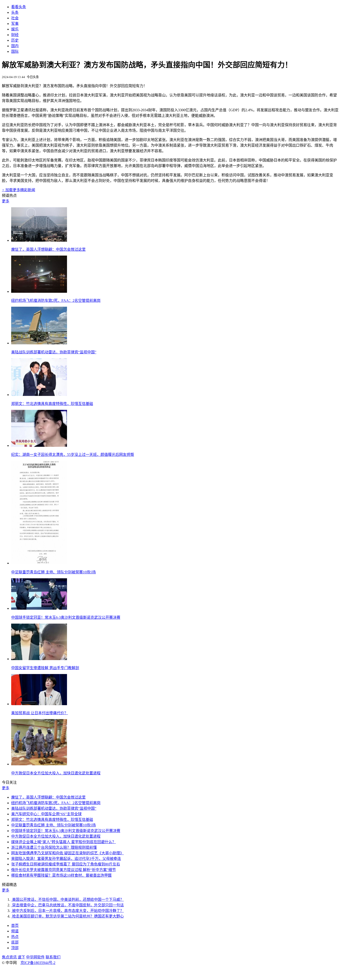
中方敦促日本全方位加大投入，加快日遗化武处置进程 (56, 773)
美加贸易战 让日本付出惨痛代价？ (39, 713)
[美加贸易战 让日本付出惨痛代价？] (39, 704)
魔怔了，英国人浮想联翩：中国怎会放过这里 (48, 249)
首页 (15, 926)
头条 (15, 12)
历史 (15, 40)
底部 (15, 942)
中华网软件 (35, 957)
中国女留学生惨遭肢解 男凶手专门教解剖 (45, 668)
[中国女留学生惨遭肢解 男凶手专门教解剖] (39, 659)
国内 (15, 46)
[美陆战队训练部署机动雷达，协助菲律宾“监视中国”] (39, 343)
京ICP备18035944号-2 (37, 963)
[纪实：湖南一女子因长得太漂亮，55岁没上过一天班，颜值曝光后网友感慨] (39, 445)
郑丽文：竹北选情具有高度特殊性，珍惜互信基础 (52, 404)
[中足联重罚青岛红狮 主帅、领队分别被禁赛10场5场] (39, 563)
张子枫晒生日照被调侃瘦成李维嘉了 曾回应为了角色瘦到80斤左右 (65, 864)
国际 (15, 51)
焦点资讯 (9, 957)
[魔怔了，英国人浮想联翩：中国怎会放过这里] (39, 240)
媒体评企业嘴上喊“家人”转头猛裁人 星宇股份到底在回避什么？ (63, 842)
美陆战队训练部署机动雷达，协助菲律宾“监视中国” (53, 352)
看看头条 (18, 7)
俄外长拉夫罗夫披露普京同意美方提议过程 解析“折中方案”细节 (63, 870)
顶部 (15, 948)
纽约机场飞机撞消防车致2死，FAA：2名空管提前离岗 (56, 301)
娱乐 (15, 29)
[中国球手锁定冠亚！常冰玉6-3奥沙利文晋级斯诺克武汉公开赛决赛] (39, 608)
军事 (15, 24)
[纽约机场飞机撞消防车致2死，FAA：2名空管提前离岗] (39, 291)
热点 (15, 937)
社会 (15, 18)
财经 (15, 35)
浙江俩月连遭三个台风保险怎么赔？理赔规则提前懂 (54, 847)
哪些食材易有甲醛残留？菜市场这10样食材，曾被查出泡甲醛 (61, 875)
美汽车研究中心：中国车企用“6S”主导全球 (46, 814)
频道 (15, 931)
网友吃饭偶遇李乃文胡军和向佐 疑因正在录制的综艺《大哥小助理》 (67, 853)
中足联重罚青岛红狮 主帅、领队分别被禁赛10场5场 (53, 572)
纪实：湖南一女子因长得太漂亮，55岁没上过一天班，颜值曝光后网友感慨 (72, 455)
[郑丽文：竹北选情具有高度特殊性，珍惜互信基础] (39, 395)
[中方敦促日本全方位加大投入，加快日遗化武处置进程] (39, 764)
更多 (5, 201)
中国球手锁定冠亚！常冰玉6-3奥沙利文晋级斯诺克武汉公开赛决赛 (65, 617)
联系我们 (53, 957)
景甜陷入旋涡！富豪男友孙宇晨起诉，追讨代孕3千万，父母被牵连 (66, 859)
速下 (21, 957)
